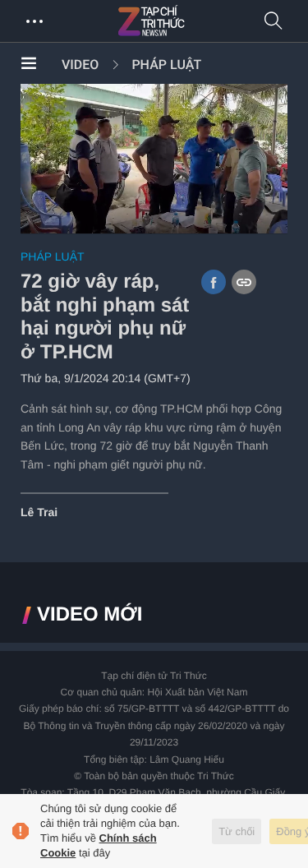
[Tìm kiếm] (273, 22)
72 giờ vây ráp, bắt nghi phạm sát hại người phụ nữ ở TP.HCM (105, 316)
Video (80, 64)
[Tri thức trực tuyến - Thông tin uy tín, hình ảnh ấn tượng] (187, 21)
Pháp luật (166, 64)
